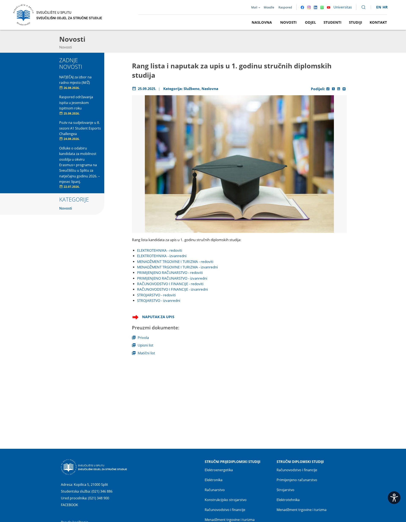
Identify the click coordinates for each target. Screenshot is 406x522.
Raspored (285, 7)
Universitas (342, 7)
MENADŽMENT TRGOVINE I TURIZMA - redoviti (175, 261)
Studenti (333, 22)
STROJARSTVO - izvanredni (158, 300)
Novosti (288, 22)
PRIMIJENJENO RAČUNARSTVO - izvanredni (172, 278)
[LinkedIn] (338, 88)
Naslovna (262, 22)
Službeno (192, 88)
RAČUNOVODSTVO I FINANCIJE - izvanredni (172, 289)
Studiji (355, 22)
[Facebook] (328, 88)
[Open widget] (394, 497)
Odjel (310, 22)
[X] (333, 88)
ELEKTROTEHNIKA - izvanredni (162, 255)
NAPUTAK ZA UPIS (158, 316)
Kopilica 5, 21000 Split (91, 484)
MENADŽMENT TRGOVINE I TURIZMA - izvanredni (177, 267)
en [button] (378, 7)
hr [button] (385, 7)
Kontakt (378, 22)
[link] (361, 7)
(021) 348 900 (98, 498)
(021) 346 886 (102, 491)
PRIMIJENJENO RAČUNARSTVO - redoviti (170, 272)
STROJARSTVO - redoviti (156, 295)
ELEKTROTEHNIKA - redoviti (159, 250)
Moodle (269, 7)
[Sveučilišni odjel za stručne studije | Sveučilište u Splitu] (58, 14)
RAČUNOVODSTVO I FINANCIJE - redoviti (170, 283)
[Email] (344, 88)
